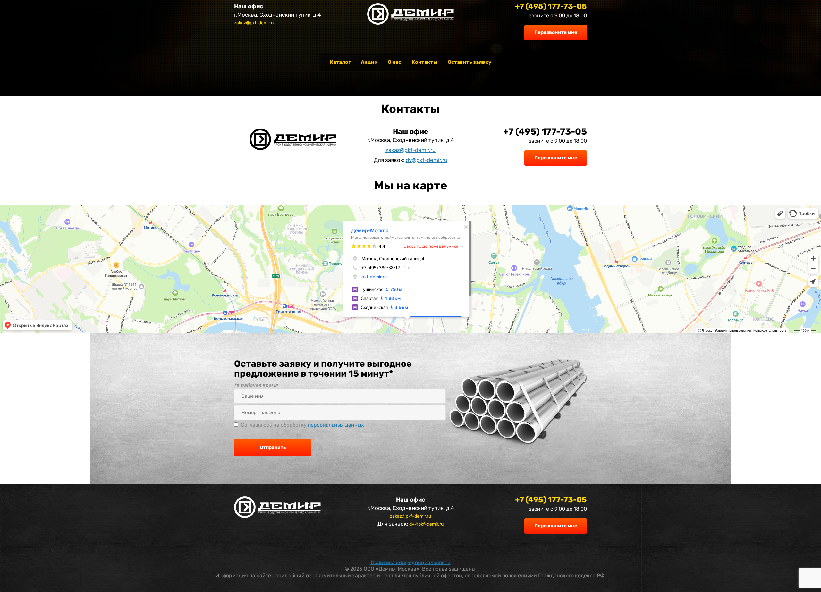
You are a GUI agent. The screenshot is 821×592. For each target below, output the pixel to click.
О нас (394, 62)
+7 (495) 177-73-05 (551, 6)
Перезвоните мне (555, 32)
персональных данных (336, 425)
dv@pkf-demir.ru (426, 160)
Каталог (340, 62)
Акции (369, 62)
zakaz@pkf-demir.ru (254, 23)
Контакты (424, 62)
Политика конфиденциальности (411, 562)
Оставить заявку (469, 62)
